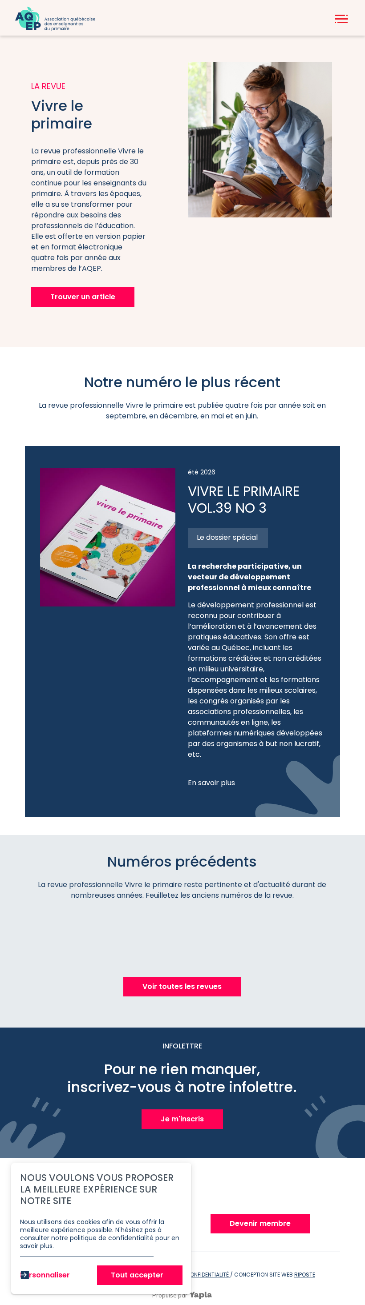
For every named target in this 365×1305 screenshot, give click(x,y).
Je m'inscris (182, 1119)
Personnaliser (45, 1275)
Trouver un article (82, 297)
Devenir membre (260, 1223)
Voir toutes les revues (182, 986)
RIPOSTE (304, 1274)
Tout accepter (137, 1275)
